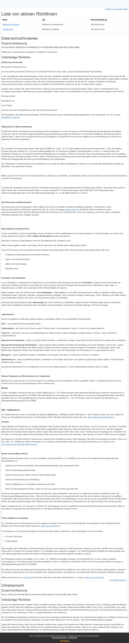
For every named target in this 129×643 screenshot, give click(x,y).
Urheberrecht (72, 637)
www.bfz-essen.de (72, 209)
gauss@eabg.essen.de (11, 117)
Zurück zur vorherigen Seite (116, 9)
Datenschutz (29, 577)
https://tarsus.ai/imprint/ (50, 526)
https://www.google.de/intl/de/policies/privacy (19, 444)
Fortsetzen (64, 640)
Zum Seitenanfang (117, 580)
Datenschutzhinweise (59, 637)
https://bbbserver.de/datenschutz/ (101, 417)
